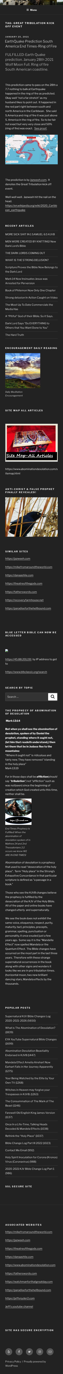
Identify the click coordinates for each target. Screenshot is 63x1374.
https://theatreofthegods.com (23, 583)
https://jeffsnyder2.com (20, 1298)
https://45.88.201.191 (18, 659)
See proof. (40, 128)
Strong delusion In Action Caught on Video (31, 297)
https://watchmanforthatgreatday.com (29, 1281)
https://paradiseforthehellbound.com (28, 608)
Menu (33, 9)
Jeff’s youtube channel (19, 1306)
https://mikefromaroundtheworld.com (28, 567)
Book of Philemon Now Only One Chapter (30, 290)
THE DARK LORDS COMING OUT (25, 253)
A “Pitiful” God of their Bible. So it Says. (29, 316)
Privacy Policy (13, 1361)
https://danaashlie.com (19, 575)
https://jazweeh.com (17, 558)
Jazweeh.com (38, 179)
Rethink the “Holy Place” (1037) (24, 1136)
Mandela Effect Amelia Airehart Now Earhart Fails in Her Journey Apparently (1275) (29, 1067)
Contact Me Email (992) (19, 1150)
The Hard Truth (14, 334)
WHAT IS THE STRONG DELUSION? (27, 260)
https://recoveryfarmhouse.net (24, 600)
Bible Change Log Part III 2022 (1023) (28, 1143)
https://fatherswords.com (21, 591)
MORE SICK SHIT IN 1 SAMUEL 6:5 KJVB (30, 234)
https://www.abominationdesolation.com (30, 1265)
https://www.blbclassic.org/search (26, 672)
